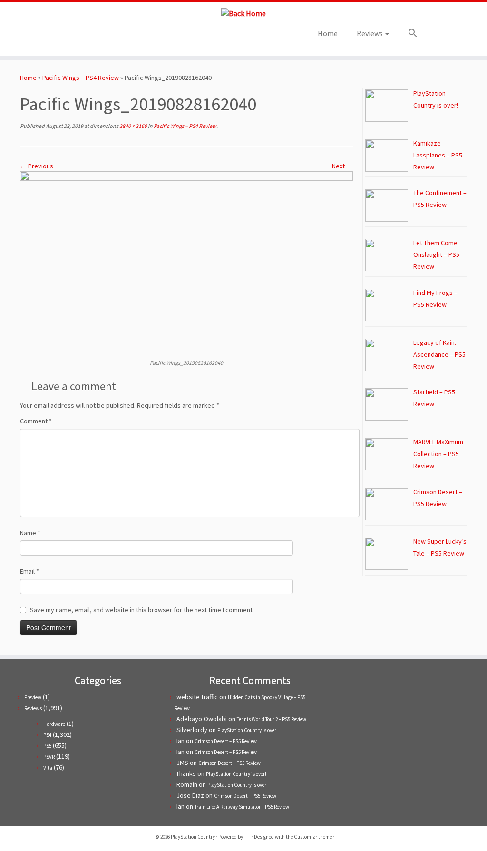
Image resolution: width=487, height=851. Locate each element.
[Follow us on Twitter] (78, 36)
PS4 (47, 735)
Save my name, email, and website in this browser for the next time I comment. (142, 610)
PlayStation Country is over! (247, 730)
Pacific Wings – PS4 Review (80, 77)
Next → (342, 166)
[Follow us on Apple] (116, 36)
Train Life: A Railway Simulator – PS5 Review (242, 806)
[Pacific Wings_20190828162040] (186, 264)
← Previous (36, 166)
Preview (32, 697)
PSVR (49, 756)
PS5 (47, 746)
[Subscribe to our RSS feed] (103, 36)
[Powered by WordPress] (247, 834)
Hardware (54, 724)
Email (29, 571)
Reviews (370, 33)
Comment (36, 421)
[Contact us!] (129, 36)
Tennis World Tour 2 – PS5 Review (271, 719)
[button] (408, 33)
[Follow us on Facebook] (91, 36)
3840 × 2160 (132, 125)
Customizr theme (313, 836)
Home (328, 33)
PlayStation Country (193, 836)
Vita (47, 767)
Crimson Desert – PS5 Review (226, 741)
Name (30, 532)
